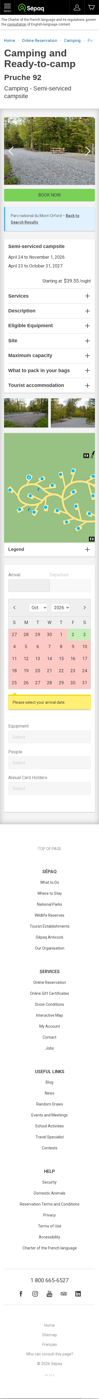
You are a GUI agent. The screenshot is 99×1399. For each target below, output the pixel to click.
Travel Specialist (49, 1137)
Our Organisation (49, 948)
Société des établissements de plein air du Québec (31, 8)
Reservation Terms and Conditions (49, 1204)
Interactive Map (49, 1015)
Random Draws (49, 1104)
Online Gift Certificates (49, 993)
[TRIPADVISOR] (63, 1293)
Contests (49, 1148)
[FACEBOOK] (21, 1293)
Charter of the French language (50, 1248)
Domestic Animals (49, 1193)
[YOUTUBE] (49, 1293)
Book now (49, 195)
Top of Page (49, 849)
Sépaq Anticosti (49, 937)
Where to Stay (49, 893)
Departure (59, 574)
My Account (49, 1026)
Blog (49, 1082)
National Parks (49, 904)
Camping (72, 40)
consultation (16, 24)
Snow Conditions (49, 1004)
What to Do (49, 882)
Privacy (49, 1215)
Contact (49, 1037)
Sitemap (49, 1335)
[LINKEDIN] (78, 1293)
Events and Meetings (49, 1115)
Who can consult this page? (49, 1354)
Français (49, 1344)
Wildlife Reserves (49, 915)
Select (19, 737)
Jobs (49, 1048)
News (49, 1093)
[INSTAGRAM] (35, 1293)
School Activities (49, 1126)
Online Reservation (39, 40)
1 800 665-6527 (49, 1280)
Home (9, 40)
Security (49, 1182)
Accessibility (49, 1237)
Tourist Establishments (50, 926)
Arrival (14, 574)
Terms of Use (49, 1226)
